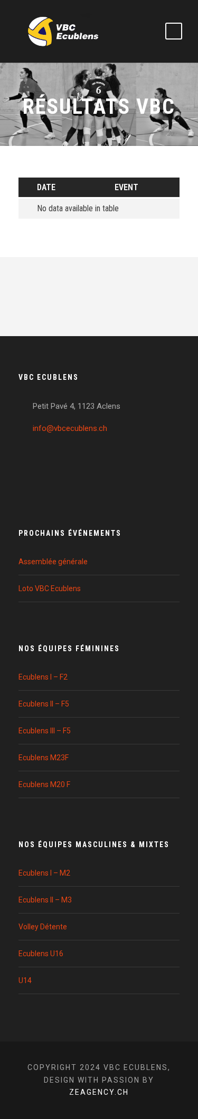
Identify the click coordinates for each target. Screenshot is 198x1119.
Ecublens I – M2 (44, 873)
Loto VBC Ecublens (49, 588)
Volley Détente (42, 926)
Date (46, 187)
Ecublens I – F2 (43, 677)
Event (126, 187)
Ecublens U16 (40, 953)
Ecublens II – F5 (43, 704)
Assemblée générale (53, 561)
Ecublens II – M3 (45, 900)
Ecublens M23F (43, 757)
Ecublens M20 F (44, 784)
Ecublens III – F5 (44, 731)
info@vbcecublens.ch (70, 428)
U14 (25, 980)
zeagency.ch (99, 1092)
